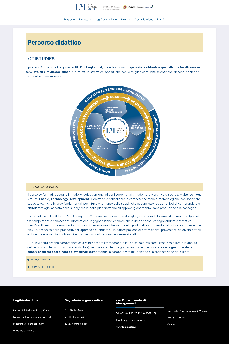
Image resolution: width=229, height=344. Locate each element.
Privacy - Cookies (176, 317)
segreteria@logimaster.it (135, 320)
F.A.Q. (161, 19)
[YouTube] (179, 303)
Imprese (83, 19)
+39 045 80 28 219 (131, 313)
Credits (171, 324)
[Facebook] (169, 303)
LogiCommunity (104, 19)
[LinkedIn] (174, 303)
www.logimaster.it (126, 327)
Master (68, 19)
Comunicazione (144, 19)
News (124, 19)
